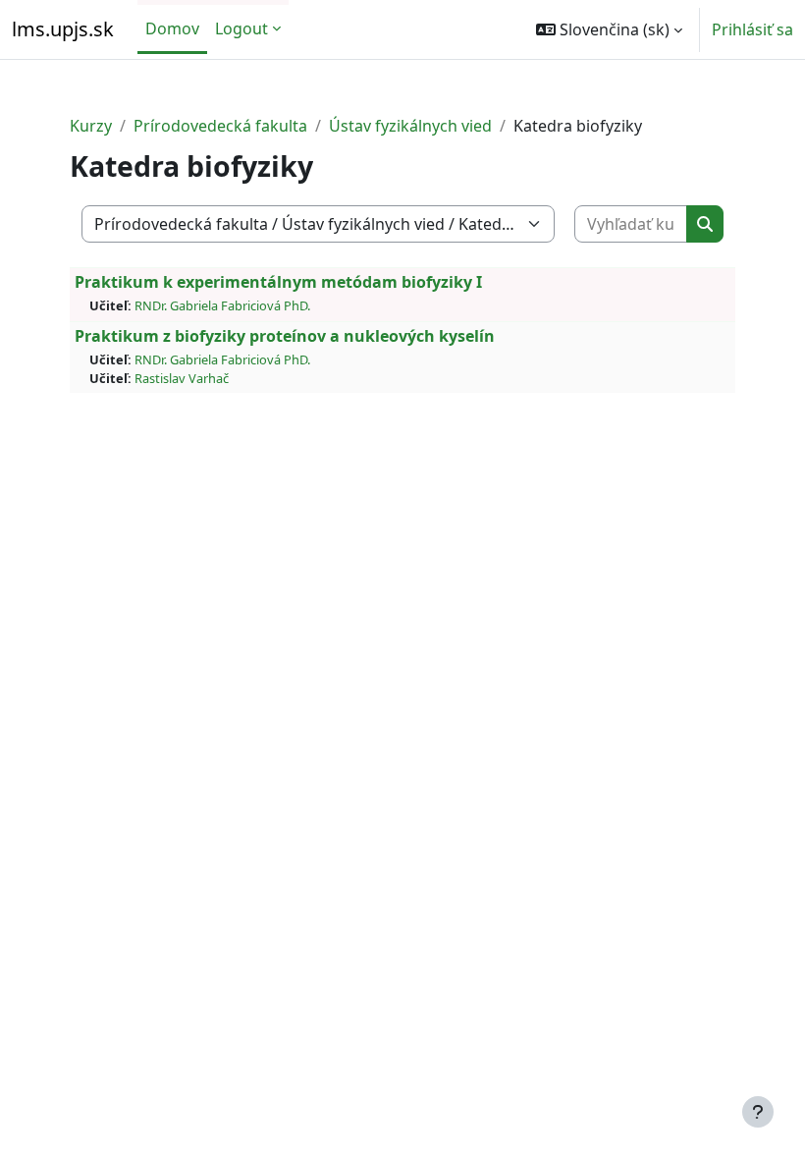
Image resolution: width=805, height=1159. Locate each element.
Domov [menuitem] (172, 28)
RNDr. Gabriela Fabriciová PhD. (222, 305)
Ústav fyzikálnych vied (410, 126)
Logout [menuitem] (241, 28)
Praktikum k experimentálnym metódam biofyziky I (278, 282)
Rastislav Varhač (181, 378)
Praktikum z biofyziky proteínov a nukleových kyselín (285, 336)
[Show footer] (758, 1112)
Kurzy (91, 126)
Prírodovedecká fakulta (220, 126)
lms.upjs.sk (63, 29)
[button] (609, 29)
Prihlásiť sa (752, 29)
